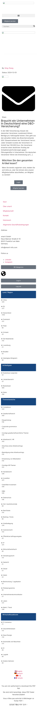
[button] (18, 15)
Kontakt (6, 215)
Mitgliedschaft (8, 211)
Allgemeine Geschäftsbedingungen (16, 225)
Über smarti (7, 206)
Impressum (7, 220)
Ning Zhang (9, 68)
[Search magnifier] (34, 26)
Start (5, 202)
